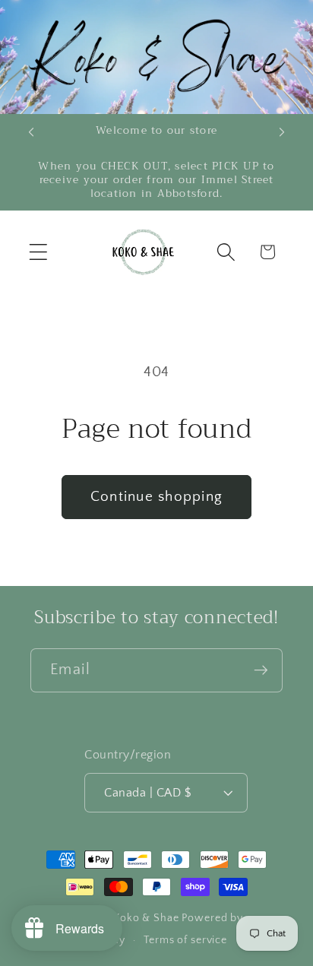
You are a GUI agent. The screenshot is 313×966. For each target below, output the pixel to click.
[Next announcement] (282, 132)
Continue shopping (156, 497)
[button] (38, 252)
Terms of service (185, 940)
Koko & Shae (146, 918)
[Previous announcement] (31, 132)
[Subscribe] (261, 670)
